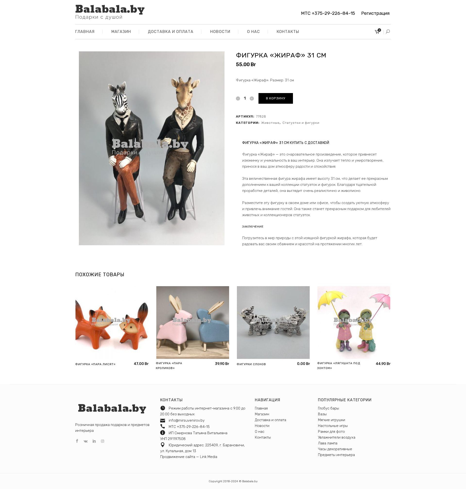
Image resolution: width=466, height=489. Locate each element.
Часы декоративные (335, 449)
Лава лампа (327, 443)
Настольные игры (333, 426)
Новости (262, 426)
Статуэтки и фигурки (301, 123)
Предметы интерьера (336, 455)
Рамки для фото (331, 431)
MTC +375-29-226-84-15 (328, 13)
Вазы (322, 414)
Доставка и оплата (270, 420)
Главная (261, 408)
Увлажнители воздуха (336, 437)
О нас (259, 431)
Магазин (262, 414)
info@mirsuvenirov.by (187, 420)
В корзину (275, 98)
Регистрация (373, 13)
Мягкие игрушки (331, 420)
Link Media (208, 457)
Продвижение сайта (177, 457)
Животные (270, 123)
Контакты (263, 437)
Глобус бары (328, 408)
